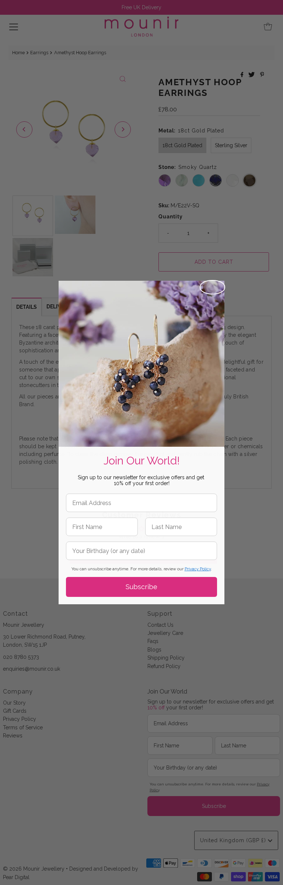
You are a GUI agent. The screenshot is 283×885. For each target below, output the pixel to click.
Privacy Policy (198, 569)
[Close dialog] (212, 287)
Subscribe (141, 587)
